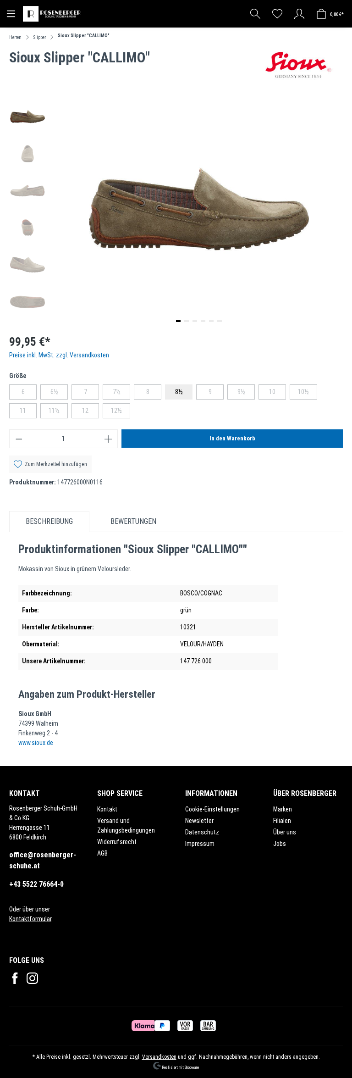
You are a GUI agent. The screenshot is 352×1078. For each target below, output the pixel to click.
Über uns (284, 832)
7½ (121, 393)
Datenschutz (202, 832)
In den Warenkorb (232, 438)
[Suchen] (255, 14)
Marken (282, 809)
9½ (246, 393)
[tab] (49, 521)
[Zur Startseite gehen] (52, 14)
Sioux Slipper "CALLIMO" (84, 35)
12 (90, 412)
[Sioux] (298, 65)
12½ (120, 412)
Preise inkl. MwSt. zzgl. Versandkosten (59, 355)
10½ (307, 393)
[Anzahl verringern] (18, 438)
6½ (59, 393)
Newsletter (199, 820)
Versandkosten (159, 1057)
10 (277, 393)
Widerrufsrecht (117, 841)
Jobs (279, 843)
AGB (102, 853)
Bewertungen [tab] (133, 521)
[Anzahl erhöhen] (108, 438)
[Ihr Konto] (299, 14)
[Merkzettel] (277, 14)
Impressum (199, 843)
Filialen (282, 820)
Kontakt (107, 809)
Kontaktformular (30, 918)
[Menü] (11, 14)
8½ (179, 391)
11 (28, 412)
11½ (58, 412)
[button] (178, 321)
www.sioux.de (35, 742)
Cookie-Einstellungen (212, 809)
